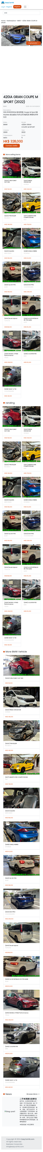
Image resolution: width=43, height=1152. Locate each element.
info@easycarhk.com (15, 1146)
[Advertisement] (21, 69)
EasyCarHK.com (27, 1139)
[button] (15, 35)
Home (3, 21)
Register (17, 7)
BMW (19, 21)
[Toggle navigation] (25, 7)
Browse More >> (33, 1094)
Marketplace (11, 21)
